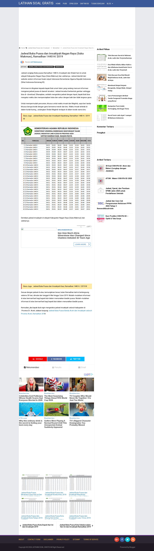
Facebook (57, 359)
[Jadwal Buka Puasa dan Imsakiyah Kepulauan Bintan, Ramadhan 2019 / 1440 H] (80, 483)
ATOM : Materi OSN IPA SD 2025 (119, 178)
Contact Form (34, 539)
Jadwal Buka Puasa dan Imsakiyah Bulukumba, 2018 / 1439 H (55, 494)
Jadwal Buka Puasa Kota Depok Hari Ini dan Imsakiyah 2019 (37, 526)
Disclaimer (48, 539)
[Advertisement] (77, 26)
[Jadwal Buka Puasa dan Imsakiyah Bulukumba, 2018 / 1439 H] (56, 483)
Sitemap (76, 539)
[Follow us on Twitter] (127, 539)
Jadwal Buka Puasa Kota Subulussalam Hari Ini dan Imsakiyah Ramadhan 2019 (75, 526)
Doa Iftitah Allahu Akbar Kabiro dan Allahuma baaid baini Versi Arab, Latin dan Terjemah (120, 67)
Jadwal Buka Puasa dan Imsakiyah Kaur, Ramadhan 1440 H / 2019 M (60, 286)
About (21, 539)
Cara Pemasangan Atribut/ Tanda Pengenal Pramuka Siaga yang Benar (120, 98)
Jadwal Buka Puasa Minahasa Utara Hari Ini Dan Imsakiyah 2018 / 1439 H (31, 494)
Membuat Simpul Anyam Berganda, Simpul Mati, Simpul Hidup (119, 88)
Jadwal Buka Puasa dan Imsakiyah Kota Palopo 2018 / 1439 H (31, 518)
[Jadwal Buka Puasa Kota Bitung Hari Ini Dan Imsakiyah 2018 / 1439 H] (56, 506)
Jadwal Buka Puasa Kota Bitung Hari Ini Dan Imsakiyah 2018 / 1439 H (54, 518)
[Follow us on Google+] (116, 539)
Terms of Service (90, 539)
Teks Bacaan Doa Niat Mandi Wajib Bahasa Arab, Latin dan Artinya (119, 77)
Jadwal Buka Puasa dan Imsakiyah (41, 67)
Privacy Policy (63, 539)
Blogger (132, 547)
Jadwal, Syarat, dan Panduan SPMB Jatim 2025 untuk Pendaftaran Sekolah (117, 190)
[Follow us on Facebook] (122, 539)
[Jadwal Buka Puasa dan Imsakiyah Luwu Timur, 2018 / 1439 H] (80, 506)
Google (39, 359)
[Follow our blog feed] (133, 539)
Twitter (76, 359)
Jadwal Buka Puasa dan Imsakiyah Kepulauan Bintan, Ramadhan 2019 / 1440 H (78, 495)
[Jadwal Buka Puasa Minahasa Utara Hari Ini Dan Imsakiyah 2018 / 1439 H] (32, 483)
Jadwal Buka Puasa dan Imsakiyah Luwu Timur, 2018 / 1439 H (80, 518)
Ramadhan (59, 67)
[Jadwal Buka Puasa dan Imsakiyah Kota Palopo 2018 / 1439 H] (32, 506)
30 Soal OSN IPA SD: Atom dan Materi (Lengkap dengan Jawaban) (118, 168)
